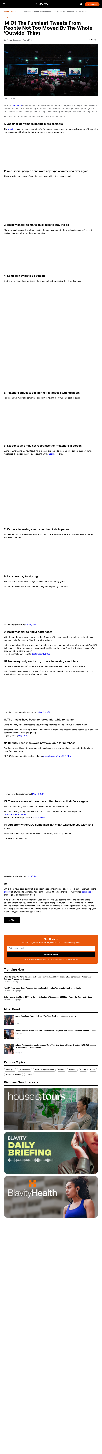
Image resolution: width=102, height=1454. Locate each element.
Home (6, 11)
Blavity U (72, 1070)
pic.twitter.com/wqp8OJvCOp (57, 756)
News (13, 11)
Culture (61, 1070)
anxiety (7, 892)
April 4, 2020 (31, 624)
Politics (18, 1074)
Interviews (10, 1070)
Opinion (29, 1074)
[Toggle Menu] (3, 4)
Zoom (51, 454)
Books (8, 1074)
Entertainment (24, 1070)
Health (93, 1070)
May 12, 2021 (24, 735)
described (87, 892)
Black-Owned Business (44, 1070)
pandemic (17, 105)
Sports (83, 1070)
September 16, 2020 (41, 654)
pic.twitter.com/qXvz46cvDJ (17, 814)
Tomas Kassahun (14, 40)
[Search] (81, 4)
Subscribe (92, 4)
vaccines (12, 129)
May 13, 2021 (44, 712)
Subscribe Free (51, 954)
